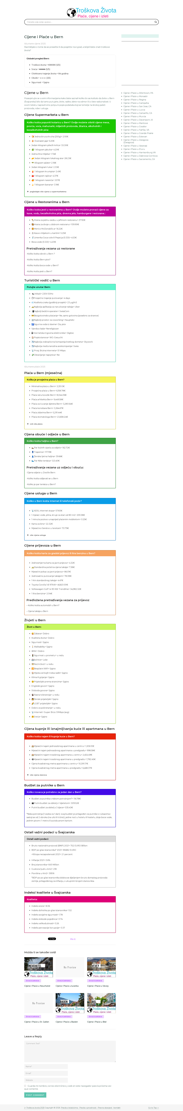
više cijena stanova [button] (38, 775)
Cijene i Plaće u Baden (67, 1022)
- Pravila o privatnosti (87, 1108)
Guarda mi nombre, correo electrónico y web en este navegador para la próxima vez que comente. (67, 1087)
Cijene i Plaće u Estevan (135, 136)
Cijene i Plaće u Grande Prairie (138, 133)
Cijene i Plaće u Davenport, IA (138, 120)
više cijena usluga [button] (38, 535)
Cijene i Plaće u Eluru (134, 149)
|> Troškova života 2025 (34, 1108)
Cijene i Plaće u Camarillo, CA (137, 113)
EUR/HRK (126, 83)
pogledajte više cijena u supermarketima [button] (48, 192)
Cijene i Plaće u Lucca (134, 110)
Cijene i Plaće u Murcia (134, 116)
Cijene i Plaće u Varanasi (135, 146)
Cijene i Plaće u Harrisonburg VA (139, 152)
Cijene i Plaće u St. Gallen (36, 1022)
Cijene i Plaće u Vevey (98, 986)
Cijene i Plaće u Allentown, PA (138, 93)
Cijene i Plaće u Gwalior (135, 126)
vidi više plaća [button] (36, 424)
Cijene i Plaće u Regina (134, 100)
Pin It (73, 939)
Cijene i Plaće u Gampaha (136, 103)
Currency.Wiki (152, 83)
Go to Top (152, 1108)
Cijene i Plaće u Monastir (135, 96)
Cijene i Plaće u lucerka (67, 986)
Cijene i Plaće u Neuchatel (37, 986)
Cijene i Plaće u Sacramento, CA (139, 159)
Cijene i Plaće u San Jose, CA (137, 106)
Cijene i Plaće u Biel (96, 1022)
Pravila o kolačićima (69, 1108)
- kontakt (116, 1108)
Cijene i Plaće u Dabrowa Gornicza (140, 156)
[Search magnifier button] (155, 22)
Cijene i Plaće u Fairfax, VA (136, 130)
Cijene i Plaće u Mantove (135, 123)
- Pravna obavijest (104, 1108)
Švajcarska (32, 981)
